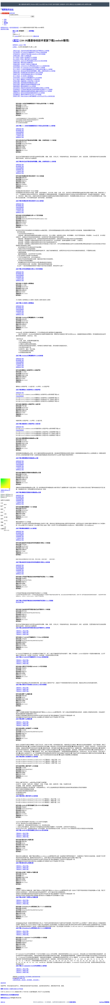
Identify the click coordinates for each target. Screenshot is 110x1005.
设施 (5, 19)
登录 (13, 13)
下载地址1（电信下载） (22, 631)
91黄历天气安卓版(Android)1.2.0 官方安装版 (33, 54)
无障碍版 (106, 1002)
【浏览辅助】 (16, 66)
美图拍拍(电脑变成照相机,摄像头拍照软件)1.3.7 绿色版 (36, 91)
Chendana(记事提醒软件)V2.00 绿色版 (31, 77)
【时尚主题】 (16, 84)
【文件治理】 (16, 67)
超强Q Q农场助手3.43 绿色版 (28, 57)
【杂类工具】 (16, 96)
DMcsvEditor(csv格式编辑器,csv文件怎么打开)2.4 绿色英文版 (38, 96)
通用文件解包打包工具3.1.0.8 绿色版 (31, 94)
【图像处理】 (16, 91)
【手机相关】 (16, 89)
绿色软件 (15, 45)
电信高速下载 (20, 602)
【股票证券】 (16, 72)
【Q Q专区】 (16, 57)
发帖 (7, 29)
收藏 (20, 978)
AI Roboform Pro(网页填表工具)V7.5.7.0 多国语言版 (35, 66)
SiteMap (101, 1002)
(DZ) (3, 1002)
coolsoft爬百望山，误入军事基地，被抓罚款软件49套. (29, 976)
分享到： (15, 47)
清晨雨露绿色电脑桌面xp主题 (29, 82)
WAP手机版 (19, 988)
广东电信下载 (20, 135)
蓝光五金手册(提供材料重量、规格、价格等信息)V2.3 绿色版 (38, 71)
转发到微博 (16, 978)
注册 (10, 13)
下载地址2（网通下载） (22, 632)
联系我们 (6, 988)
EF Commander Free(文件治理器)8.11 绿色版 (33, 67)
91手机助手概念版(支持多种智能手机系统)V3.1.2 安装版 (36, 89)
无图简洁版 (13, 988)
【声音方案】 (16, 81)
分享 (23, 978)
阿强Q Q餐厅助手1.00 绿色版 (28, 59)
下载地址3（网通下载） (22, 634)
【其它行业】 (16, 50)
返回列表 (3, 29)
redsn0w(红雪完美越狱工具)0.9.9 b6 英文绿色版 (34, 60)
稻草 (2, 988)
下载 (24, 45)
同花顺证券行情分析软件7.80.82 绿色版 (32, 72)
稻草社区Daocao (5, 997)
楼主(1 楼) (15, 31)
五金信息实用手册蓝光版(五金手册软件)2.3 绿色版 (35, 50)
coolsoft (16, 36)
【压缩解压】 (16, 94)
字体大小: (15, 34)
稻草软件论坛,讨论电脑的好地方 (10, 994)
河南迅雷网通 (20, 132)
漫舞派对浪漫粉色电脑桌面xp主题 (30, 84)
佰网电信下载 (20, 137)
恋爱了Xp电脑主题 (26, 55)
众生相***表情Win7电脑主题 (29, 64)
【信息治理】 (16, 77)
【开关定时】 (16, 87)
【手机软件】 (16, 54)
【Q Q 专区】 (16, 69)
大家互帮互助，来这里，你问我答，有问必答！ (26, 980)
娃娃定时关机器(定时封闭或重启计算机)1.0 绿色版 (35, 87)
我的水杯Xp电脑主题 (27, 62)
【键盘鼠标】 (16, 86)
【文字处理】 (16, 52)
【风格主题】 (16, 55)
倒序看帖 (31, 31)
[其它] (16, 40)
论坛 (5, 24)
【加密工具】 (16, 74)
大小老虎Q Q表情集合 (27, 76)
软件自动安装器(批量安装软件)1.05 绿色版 (33, 93)
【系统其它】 (16, 93)
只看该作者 (35, 36)
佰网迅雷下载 (20, 129)
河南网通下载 (20, 134)
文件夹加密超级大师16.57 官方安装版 (31, 74)
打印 (14, 32)
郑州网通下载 (20, 130)
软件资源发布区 (14, 27)
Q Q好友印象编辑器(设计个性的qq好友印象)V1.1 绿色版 (36, 69)
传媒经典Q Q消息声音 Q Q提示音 (30, 81)
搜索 (5, 21)
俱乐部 (6, 23)
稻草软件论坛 (4, 27)
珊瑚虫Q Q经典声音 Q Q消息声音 (30, 79)
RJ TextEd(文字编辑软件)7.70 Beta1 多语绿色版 (34, 52)
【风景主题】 (16, 82)
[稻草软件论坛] (7, 9)
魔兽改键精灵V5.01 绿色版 (28, 86)
